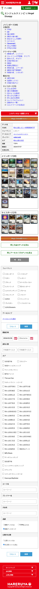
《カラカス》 (11, 41)
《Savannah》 (11, 43)
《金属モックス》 (12, 81)
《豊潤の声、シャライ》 (15, 54)
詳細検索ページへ (31, 8)
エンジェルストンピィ (21, 134)
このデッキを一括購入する (19, 113)
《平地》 (9, 29)
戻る (19, 260)
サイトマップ (10, 567)
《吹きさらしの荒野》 (14, 39)
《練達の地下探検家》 (14, 70)
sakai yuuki (17, 137)
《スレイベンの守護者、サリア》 (18, 56)
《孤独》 (9, 63)
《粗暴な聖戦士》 (12, 65)
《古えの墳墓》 (11, 46)
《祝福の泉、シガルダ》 (15, 72)
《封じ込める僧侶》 (13, 98)
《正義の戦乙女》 (12, 61)
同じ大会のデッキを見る (19, 245)
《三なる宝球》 (11, 89)
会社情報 (9, 571)
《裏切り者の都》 (12, 37)
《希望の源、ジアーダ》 (15, 68)
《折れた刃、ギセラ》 (14, 58)
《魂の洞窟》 (11, 34)
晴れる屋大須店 (19, 140)
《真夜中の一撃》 (12, 103)
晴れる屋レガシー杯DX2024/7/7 (24, 127)
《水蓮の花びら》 (12, 83)
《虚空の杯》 (11, 78)
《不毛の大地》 (11, 48)
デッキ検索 (8, 8)
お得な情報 (9, 575)
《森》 (8, 32)
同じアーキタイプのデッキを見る (19, 253)
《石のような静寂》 (13, 93)
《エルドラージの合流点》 (16, 105)
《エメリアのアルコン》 (15, 100)
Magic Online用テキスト (19, 119)
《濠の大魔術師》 (12, 91)
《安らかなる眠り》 (13, 96)
